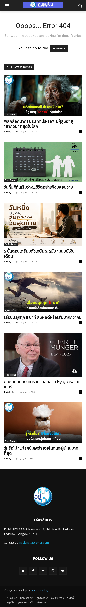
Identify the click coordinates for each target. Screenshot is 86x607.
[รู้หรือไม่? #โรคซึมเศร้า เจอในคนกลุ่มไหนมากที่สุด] (43, 422)
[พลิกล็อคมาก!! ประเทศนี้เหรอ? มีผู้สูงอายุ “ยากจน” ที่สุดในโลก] (43, 95)
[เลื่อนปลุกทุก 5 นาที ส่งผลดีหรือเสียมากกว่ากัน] (43, 292)
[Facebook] (33, 570)
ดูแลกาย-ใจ (10, 310)
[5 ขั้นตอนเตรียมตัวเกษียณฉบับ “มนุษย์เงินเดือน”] (43, 224)
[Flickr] (43, 570)
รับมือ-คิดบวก (11, 244)
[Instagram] (53, 570)
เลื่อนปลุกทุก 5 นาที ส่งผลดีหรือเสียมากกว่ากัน (42, 317)
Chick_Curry (11, 131)
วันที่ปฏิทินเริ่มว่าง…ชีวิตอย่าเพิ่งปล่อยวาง (38, 187)
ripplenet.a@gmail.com (34, 542)
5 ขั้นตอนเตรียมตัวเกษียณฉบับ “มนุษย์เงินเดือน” (39, 253)
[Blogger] (23, 570)
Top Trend (10, 114)
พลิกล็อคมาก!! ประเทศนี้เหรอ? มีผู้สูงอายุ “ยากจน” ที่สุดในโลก (38, 123)
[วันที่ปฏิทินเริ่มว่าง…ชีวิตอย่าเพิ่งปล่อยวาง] (43, 162)
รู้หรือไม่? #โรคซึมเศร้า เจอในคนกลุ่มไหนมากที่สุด (41, 450)
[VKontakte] (63, 570)
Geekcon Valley (39, 590)
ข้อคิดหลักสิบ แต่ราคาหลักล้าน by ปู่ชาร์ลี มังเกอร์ (42, 384)
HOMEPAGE (59, 48)
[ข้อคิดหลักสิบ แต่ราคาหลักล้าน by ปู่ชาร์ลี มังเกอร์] (43, 355)
